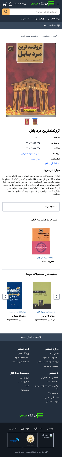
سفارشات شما (52, 381)
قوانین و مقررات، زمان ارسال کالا (46, 387)
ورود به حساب (20, 3)
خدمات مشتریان (27, 19)
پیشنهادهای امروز (53, 19)
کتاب (55, 36)
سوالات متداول (52, 401)
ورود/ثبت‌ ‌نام (23, 353)
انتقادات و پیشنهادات (20, 361)
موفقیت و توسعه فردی (29, 36)
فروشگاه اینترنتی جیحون (48, 361)
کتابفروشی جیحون (50, 357)
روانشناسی (46, 36)
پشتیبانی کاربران (51, 397)
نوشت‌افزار (25, 390)
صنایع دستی (23, 381)
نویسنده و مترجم (51, 366)
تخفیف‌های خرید (22, 357)
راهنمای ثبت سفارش (49, 377)
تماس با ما (54, 353)
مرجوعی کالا (53, 393)
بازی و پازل (24, 377)
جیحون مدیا (39, 19)
